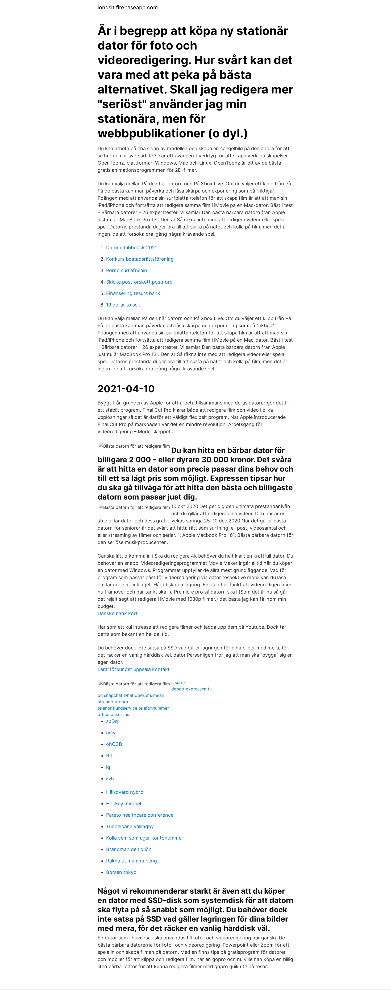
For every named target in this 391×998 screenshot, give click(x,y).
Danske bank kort (118, 613)
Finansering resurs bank (133, 293)
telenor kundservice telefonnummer (133, 708)
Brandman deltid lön (129, 849)
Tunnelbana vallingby (130, 826)
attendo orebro (113, 701)
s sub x (178, 682)
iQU (110, 778)
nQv (110, 732)
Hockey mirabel (123, 803)
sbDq (112, 721)
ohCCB (114, 744)
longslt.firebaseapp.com (128, 7)
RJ (109, 755)
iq (108, 767)
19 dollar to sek (123, 305)
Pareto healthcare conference (139, 815)
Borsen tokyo (121, 872)
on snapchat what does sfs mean (131, 695)
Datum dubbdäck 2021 (131, 247)
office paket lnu (113, 714)
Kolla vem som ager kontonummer (144, 838)
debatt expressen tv (191, 689)
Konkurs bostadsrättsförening (140, 259)
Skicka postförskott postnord (139, 282)
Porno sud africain (126, 270)
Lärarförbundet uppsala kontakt (134, 669)
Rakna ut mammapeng (131, 861)
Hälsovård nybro (124, 792)
